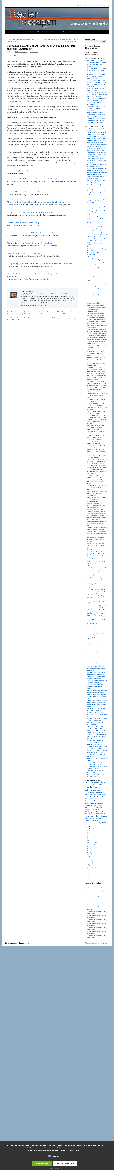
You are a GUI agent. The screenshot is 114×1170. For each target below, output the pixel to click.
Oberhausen (98, 807)
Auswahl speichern (65, 1163)
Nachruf (93, 807)
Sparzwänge (19, 314)
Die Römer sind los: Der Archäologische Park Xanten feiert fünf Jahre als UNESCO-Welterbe (96, 114)
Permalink (70, 314)
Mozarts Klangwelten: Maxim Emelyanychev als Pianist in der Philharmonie (97, 108)
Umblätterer (90, 875)
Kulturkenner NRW (92, 843)
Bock (88, 885)
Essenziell (56, 1156)
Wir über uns (20, 32)
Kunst (86, 803)
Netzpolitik (89, 849)
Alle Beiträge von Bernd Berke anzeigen (34, 305)
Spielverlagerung (91, 867)
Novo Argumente (91, 853)
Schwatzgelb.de (91, 863)
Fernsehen (88, 794)
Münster (87, 807)
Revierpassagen (11, 943)
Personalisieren (54, 1168)
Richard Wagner (90, 814)
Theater (26, 314)
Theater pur (90, 869)
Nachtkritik (90, 847)
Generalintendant (52, 312)
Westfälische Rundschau (91, 822)
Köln (96, 803)
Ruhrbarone (90, 857)
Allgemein (26, 312)
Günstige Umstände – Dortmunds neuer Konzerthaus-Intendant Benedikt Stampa (35, 202)
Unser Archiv (30, 32)
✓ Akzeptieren (42, 1163)
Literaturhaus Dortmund (93, 845)
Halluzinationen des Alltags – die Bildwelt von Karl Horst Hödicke (30, 233)
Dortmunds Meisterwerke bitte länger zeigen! (23, 192)
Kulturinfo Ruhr (91, 841)
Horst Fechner (62, 312)
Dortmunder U (102, 788)
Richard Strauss (102, 811)
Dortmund (43, 312)
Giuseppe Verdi (89, 797)
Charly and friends (91, 831)
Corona (105, 785)
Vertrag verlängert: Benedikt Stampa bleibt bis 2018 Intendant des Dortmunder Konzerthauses (40, 263)
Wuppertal (101, 822)
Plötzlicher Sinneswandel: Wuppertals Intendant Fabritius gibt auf (30, 243)
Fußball (93, 794)
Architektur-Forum (92, 829)
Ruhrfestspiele (100, 813)
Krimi (103, 801)
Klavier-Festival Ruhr (91, 799)
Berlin (94, 782)
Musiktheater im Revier (91, 805)
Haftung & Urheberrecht (44, 32)
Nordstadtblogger (91, 851)
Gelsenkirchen (101, 794)
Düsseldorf (97, 789)
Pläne (13, 314)
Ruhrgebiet (90, 815)
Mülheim (100, 805)
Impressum (57, 32)
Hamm (100, 797)
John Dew (70, 312)
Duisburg (88, 790)
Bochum (101, 782)
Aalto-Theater (88, 783)
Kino (103, 797)
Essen (88, 792)
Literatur (100, 803)
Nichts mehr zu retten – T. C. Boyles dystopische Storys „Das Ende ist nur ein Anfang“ (96, 70)
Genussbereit (90, 837)
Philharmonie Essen (92, 809)
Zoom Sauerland (91, 879)
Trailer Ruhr (90, 871)
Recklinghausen (91, 811)
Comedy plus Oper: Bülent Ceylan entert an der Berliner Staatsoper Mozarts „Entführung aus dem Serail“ (97, 94)
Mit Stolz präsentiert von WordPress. (97, 943)
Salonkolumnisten (91, 859)
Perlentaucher (90, 855)
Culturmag (89, 833)
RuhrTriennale (101, 816)
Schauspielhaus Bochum (92, 818)
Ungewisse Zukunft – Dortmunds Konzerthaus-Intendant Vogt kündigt (32, 179)
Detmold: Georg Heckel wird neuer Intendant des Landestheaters (30, 212)
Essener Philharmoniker (97, 792)
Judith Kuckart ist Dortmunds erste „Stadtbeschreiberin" (26, 253)
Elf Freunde (90, 835)
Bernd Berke (34, 52)
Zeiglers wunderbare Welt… (94, 877)
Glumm (89, 839)
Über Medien (90, 873)
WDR (98, 820)
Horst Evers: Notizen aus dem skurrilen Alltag (23, 222)
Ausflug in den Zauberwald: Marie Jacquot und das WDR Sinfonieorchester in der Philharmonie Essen (96, 120)
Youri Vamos (33, 314)
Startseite (10, 32)
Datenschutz (67, 32)
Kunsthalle (91, 803)
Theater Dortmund (90, 820)
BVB (100, 785)
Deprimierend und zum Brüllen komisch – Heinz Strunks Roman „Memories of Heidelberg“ (96, 76)
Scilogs (89, 865)
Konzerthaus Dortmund (93, 801)
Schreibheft (90, 861)
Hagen (95, 796)
